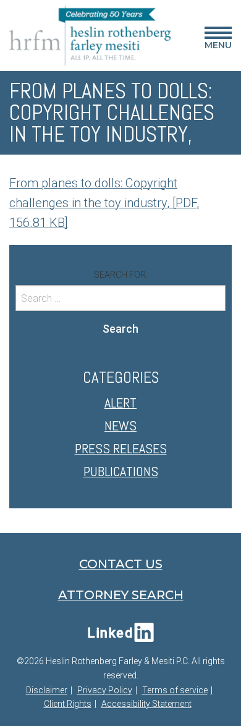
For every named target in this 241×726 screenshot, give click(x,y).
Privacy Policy (104, 690)
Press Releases (121, 448)
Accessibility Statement (146, 704)
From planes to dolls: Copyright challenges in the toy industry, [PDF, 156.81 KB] (104, 203)
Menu (218, 40)
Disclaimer (46, 690)
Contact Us (121, 564)
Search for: (121, 275)
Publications (120, 471)
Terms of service (175, 690)
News (120, 425)
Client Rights (67, 704)
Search (120, 328)
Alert (120, 402)
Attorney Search (121, 594)
